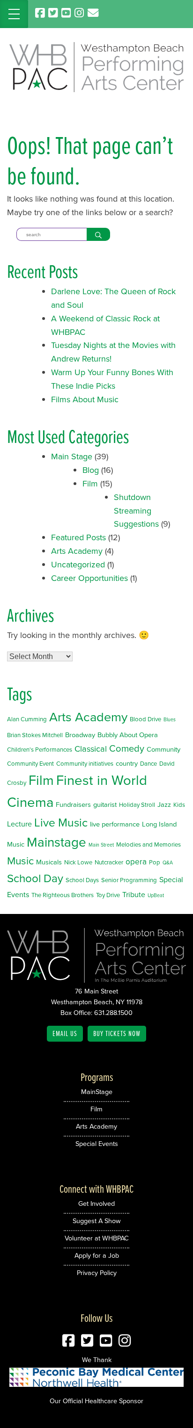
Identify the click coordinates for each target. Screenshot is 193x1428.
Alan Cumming (27, 719)
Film (90, 484)
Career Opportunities (89, 578)
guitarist (105, 804)
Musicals (49, 862)
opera (136, 861)
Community (163, 749)
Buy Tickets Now (117, 1033)
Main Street (101, 844)
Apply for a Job (96, 1255)
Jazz (164, 804)
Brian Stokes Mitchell (35, 735)
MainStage (96, 1092)
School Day (35, 878)
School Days (82, 880)
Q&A (168, 862)
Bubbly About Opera (127, 735)
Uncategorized (78, 564)
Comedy (126, 748)
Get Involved (96, 1203)
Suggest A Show (97, 1221)
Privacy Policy (97, 1273)
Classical (90, 748)
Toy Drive (108, 895)
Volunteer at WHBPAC (97, 1238)
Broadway (80, 735)
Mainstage (56, 842)
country (127, 763)
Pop (154, 862)
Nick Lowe (78, 862)
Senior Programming (129, 880)
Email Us (64, 1033)
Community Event (30, 763)
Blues (169, 719)
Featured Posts (78, 537)
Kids (179, 804)
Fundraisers (73, 804)
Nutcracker (109, 862)
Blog (90, 470)
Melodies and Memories (148, 844)
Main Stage (71, 456)
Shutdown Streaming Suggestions (136, 510)
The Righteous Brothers (62, 895)
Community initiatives (84, 763)
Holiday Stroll (137, 804)
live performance (115, 824)
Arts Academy (77, 551)
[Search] (98, 234)
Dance (148, 763)
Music (20, 861)
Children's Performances (39, 749)
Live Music (61, 822)
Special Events (96, 1143)
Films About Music (85, 399)
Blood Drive (145, 719)
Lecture (19, 824)
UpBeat (156, 895)
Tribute (133, 894)
